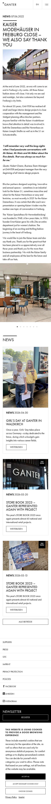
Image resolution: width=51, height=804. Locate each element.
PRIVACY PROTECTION (13, 671)
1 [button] (17, 326)
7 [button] (36, 326)
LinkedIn (9, 693)
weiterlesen (16, 447)
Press (5, 649)
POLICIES (7, 679)
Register (25, 717)
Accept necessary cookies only (25, 784)
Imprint (6, 664)
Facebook (10, 686)
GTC (5, 656)
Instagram (11, 701)
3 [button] (23, 326)
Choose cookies (25, 791)
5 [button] (30, 326)
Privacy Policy (11, 797)
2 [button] (20, 326)
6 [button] (33, 326)
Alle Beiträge (25, 621)
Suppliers (7, 642)
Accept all (25, 776)
